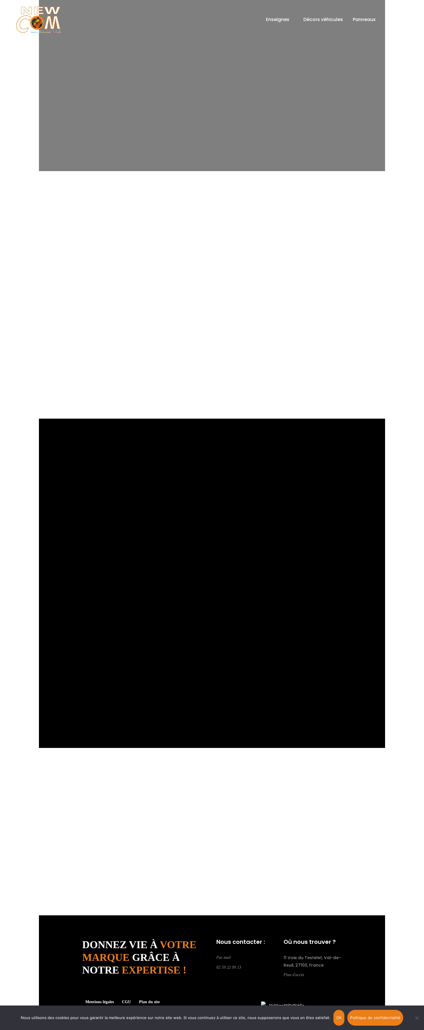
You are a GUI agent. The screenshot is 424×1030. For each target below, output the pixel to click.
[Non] (417, 1018)
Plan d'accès (294, 975)
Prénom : (221, 533)
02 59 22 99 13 (228, 967)
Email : (66, 564)
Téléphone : (72, 595)
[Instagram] (227, 977)
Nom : (66, 533)
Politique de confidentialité (375, 1017)
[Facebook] (218, 977)
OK (339, 1017)
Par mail (223, 957)
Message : (70, 626)
